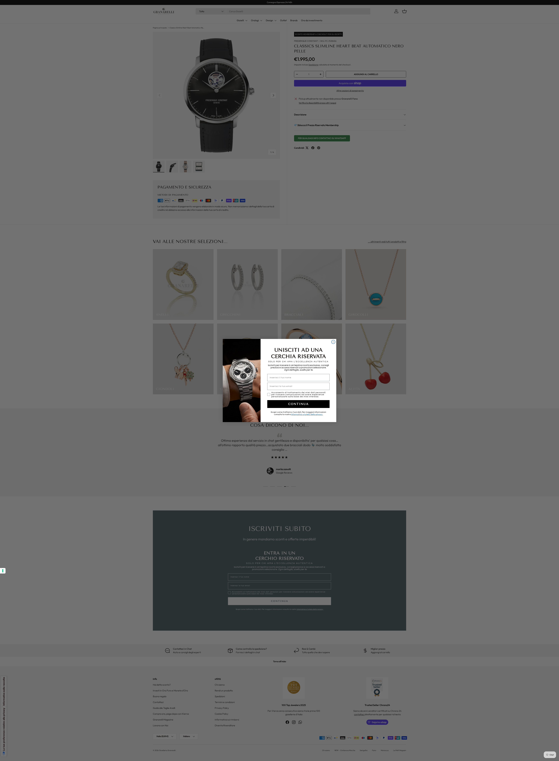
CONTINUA (298, 404)
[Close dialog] (333, 342)
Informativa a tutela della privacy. (307, 414)
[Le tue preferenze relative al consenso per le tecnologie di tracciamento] (3, 571)
